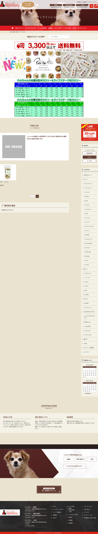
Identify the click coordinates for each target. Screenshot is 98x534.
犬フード (86, 179)
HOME (54, 506)
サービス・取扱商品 (42, 28)
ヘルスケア (86, 352)
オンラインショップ (82, 28)
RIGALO (87, 196)
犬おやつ (86, 299)
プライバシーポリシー (92, 2)
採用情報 (84, 2)
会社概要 (79, 2)
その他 (85, 343)
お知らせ (55, 518)
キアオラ (87, 205)
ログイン (89, 157)
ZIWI (86, 213)
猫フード (86, 269)
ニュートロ (87, 277)
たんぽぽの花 (88, 326)
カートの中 (89, 161)
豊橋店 (69, 459)
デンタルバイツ (88, 239)
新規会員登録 (90, 153)
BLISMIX (87, 256)
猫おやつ (86, 339)
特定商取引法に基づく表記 (90, 518)
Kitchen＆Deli (88, 243)
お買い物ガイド (87, 509)
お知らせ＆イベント (19, 28)
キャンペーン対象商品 (89, 347)
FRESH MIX (88, 252)
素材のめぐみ (88, 322)
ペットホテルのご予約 (73, 514)
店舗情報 (50, 28)
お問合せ (75, 28)
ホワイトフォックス (89, 226)
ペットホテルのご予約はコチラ (74, 466)
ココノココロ (87, 330)
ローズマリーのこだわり (30, 28)
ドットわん (87, 218)
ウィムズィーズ (88, 307)
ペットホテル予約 (67, 28)
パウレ (86, 260)
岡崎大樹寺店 (80, 459)
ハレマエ (87, 222)
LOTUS (87, 265)
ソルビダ (87, 192)
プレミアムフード (88, 188)
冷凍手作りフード (88, 175)
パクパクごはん (88, 335)
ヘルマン (87, 230)
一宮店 (91, 459)
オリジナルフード (88, 183)
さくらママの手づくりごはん (90, 317)
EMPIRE (87, 235)
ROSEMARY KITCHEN (89, 312)
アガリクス (87, 247)
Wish (86, 200)
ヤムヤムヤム (88, 209)
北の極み (87, 303)
